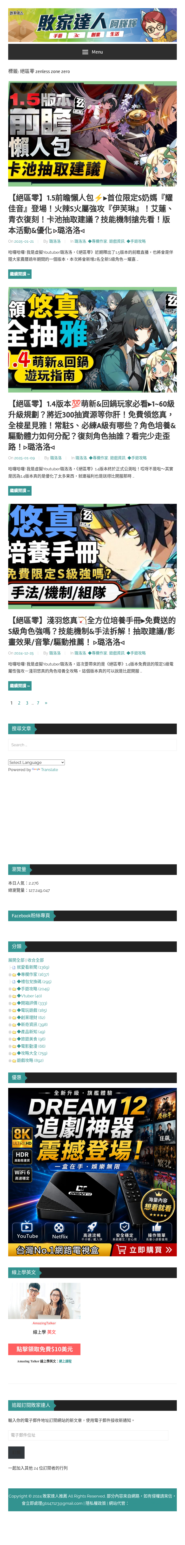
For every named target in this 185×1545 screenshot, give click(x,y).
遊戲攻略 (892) (30, 1060)
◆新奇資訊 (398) (32, 1024)
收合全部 (35, 960)
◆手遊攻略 (136, 241)
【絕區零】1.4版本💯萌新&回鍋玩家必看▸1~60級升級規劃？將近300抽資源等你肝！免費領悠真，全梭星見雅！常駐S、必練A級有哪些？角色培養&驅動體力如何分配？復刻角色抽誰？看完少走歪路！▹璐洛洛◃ (92, 425)
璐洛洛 (55, 241)
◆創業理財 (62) (31, 1017)
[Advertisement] (44, 812)
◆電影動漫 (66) (31, 1046)
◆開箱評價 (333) (32, 1003)
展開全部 (16, 960)
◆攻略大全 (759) (32, 1053)
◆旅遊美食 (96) (31, 1039)
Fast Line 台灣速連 (146, 1503)
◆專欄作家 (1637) (33, 974)
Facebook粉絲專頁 (31, 916)
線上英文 (16, 1286)
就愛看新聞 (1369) (33, 967)
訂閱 (16, 1452)
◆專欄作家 (97, 241)
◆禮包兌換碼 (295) (34, 981)
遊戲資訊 (117, 241)
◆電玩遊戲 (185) (32, 1010)
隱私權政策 (96, 1503)
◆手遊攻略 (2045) (33, 988)
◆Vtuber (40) (29, 995)
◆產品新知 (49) (31, 1031)
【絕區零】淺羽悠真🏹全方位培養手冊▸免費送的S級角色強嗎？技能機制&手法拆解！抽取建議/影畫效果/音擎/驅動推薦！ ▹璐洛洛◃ (92, 631)
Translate (49, 769)
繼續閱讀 (18, 274)
